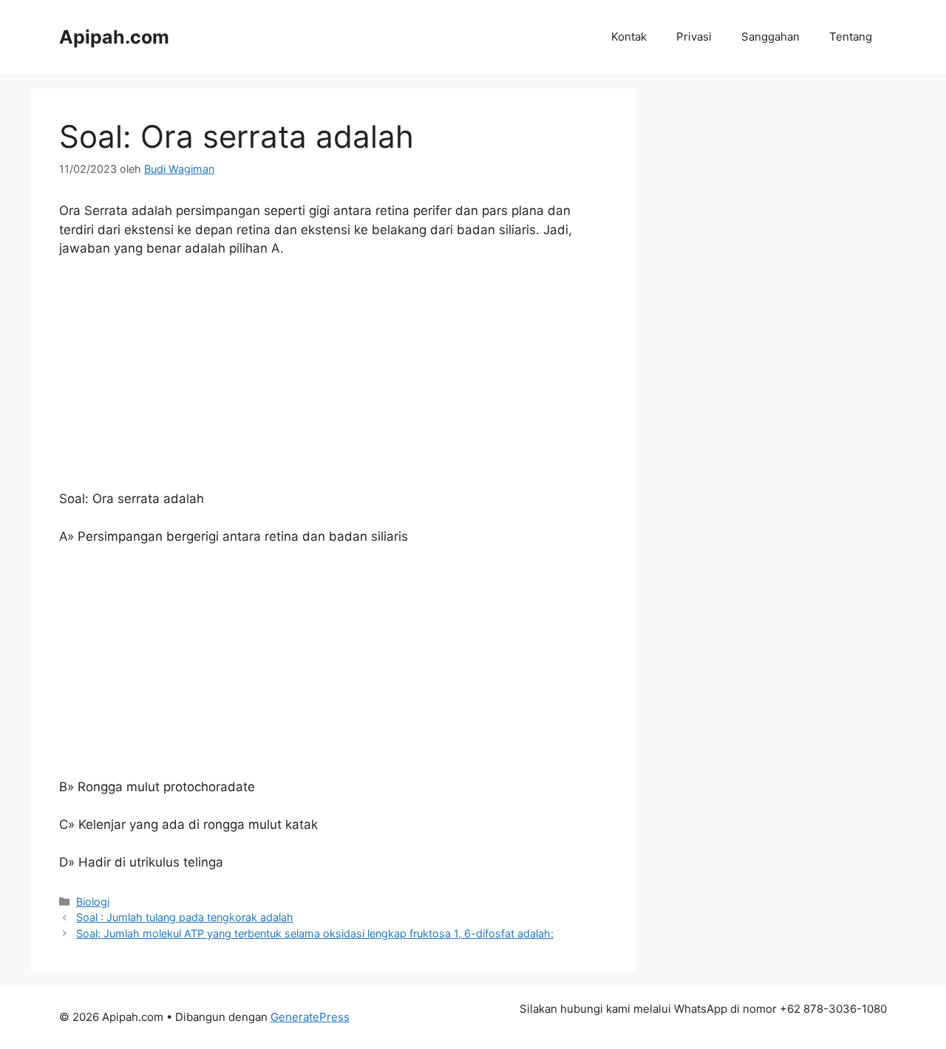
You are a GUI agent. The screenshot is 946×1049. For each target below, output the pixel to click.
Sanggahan (770, 37)
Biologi (92, 901)
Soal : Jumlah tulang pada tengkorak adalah (184, 917)
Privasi (694, 37)
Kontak (629, 37)
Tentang (850, 37)
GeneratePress (310, 1017)
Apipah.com (114, 37)
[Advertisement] (332, 380)
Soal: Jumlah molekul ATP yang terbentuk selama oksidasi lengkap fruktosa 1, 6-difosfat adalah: (315, 933)
